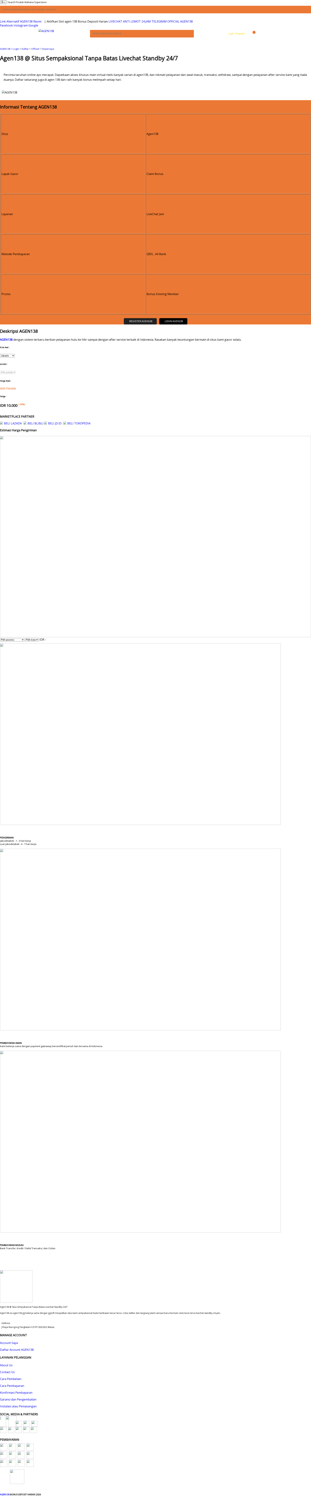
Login (16, 48)
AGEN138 (5, 48)
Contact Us (7, 1372)
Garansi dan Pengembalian (18, 1399)
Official (35, 48)
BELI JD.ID (55, 423)
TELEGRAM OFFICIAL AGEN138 (172, 21)
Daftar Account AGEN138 (17, 1350)
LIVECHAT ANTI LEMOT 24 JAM (130, 21)
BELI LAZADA (13, 423)
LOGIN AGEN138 (174, 321)
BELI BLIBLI (35, 423)
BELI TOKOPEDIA (79, 423)
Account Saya (9, 1343)
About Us (6, 1365)
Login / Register (236, 33)
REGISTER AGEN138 (140, 321)
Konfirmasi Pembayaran (16, 1393)
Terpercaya (47, 48)
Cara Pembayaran (12, 1386)
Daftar (25, 48)
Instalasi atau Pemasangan (18, 1406)
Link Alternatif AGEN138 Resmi (20, 21)
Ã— (3, 2)
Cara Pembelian (10, 1379)
